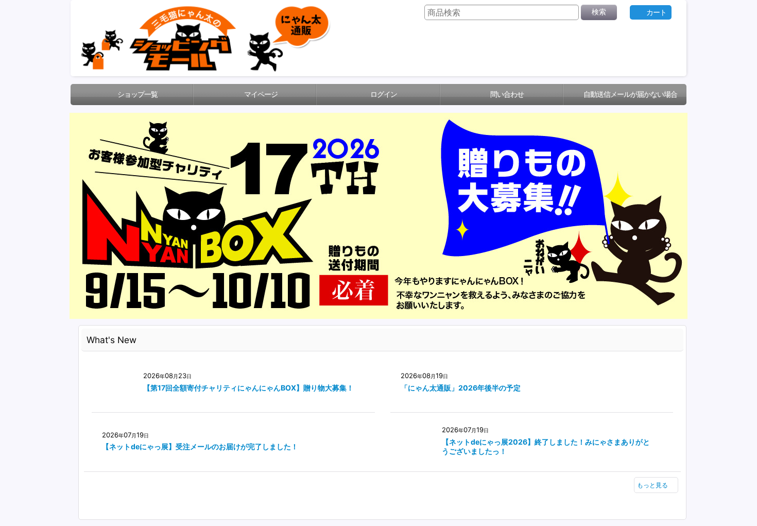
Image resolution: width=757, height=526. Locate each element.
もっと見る (648, 501)
